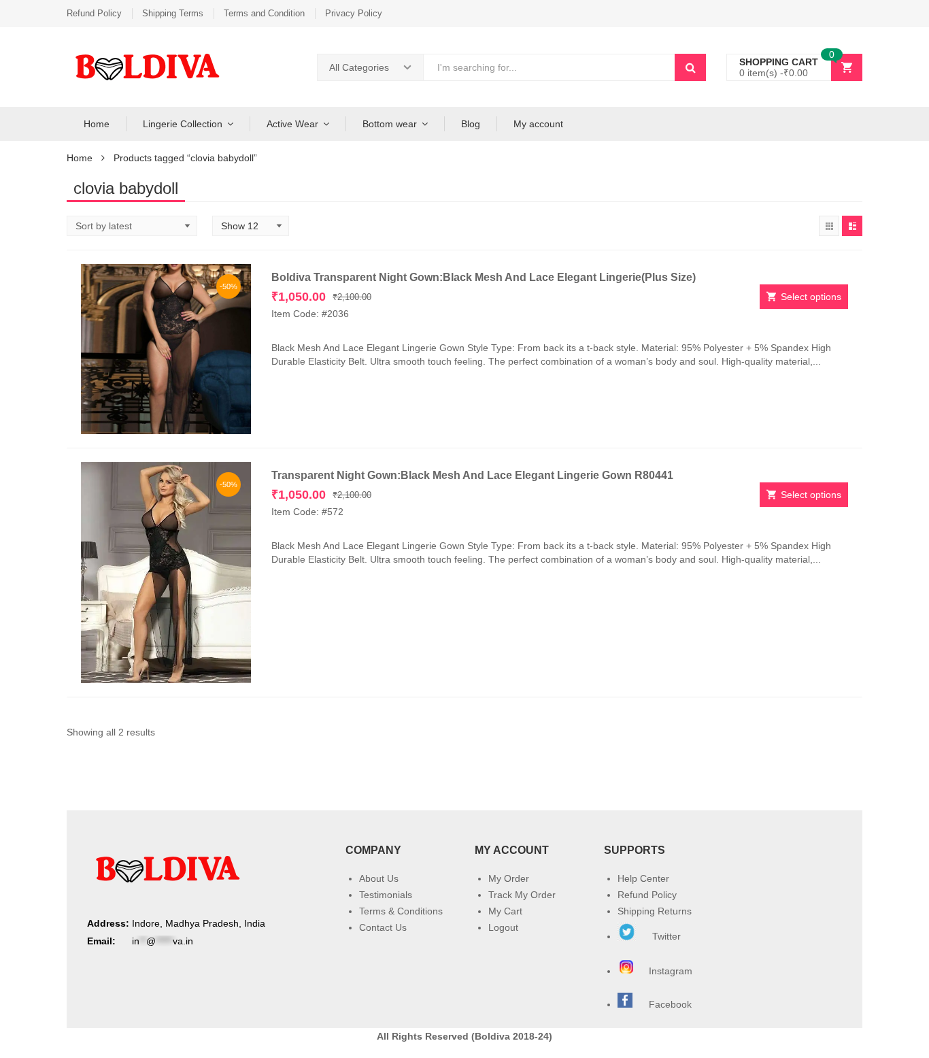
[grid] (829, 226)
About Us (379, 878)
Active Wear (292, 123)
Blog (470, 123)
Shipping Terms (172, 13)
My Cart (505, 911)
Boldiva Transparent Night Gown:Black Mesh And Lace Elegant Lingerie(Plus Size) (483, 277)
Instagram (672, 970)
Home (96, 123)
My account (538, 123)
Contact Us (383, 927)
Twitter (665, 936)
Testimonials (385, 894)
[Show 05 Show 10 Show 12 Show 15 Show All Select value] (250, 226)
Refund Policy (94, 13)
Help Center (643, 878)
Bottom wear (389, 123)
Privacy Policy (353, 13)
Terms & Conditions (401, 911)
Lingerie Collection (182, 123)
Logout (503, 927)
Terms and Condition (264, 13)
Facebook (670, 1004)
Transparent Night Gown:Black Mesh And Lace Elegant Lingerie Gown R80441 (472, 475)
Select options (811, 296)
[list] (852, 226)
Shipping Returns (655, 911)
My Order (508, 878)
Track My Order (522, 894)
